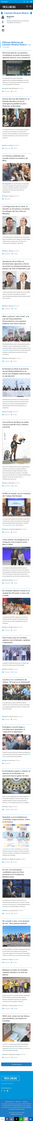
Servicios (18, 1101)
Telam (10, 806)
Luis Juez (23, 849)
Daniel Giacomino (13, 1048)
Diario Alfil (11, 483)
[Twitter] (28, 1)
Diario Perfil (12, 760)
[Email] (26, 1119)
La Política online (13, 716)
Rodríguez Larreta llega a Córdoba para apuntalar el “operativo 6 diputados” (13, 729)
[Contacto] (31, 1)
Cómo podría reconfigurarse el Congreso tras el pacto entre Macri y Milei (15, 542)
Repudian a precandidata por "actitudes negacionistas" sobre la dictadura (16, 819)
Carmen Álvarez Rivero (8, 525)
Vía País (10, 669)
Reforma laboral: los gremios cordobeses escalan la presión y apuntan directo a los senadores (16, 55)
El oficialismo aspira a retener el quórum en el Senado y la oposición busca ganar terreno (16, 773)
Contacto (25, 1101)
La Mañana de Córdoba (14, 859)
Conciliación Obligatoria (15, 529)
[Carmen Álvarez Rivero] (2, 17)
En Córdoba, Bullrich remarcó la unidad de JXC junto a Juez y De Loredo (16, 593)
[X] (16, 1119)
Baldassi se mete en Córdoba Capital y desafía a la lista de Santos (15, 972)
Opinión (6, 196)
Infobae (10, 411)
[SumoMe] (30, 1119)
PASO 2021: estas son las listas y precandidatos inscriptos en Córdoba (16, 1018)
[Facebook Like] (11, 1119)
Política (6, 145)
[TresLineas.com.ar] (9, 6)
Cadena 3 (11, 959)
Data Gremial (12, 358)
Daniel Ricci (5, 350)
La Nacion (11, 145)
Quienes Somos (9, 1101)
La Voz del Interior (13, 910)
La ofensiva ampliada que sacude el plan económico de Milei (15, 158)
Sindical (6, 88)
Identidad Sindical (13, 88)
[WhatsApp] (21, 1119)
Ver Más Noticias (16, 1064)
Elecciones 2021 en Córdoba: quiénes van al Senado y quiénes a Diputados (16, 640)
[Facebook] (25, 1)
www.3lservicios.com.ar (16, 1114)
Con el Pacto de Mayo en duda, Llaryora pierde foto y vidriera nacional (15, 424)
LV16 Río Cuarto (13, 627)
